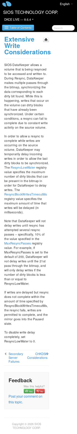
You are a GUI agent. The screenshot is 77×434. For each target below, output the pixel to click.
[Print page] (46, 39)
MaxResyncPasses (17, 243)
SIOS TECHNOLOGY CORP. (30, 12)
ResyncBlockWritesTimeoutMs (25, 194)
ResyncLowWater (23, 167)
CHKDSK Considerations (37, 355)
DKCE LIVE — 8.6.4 (18, 19)
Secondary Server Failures (16, 357)
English (65, 4)
